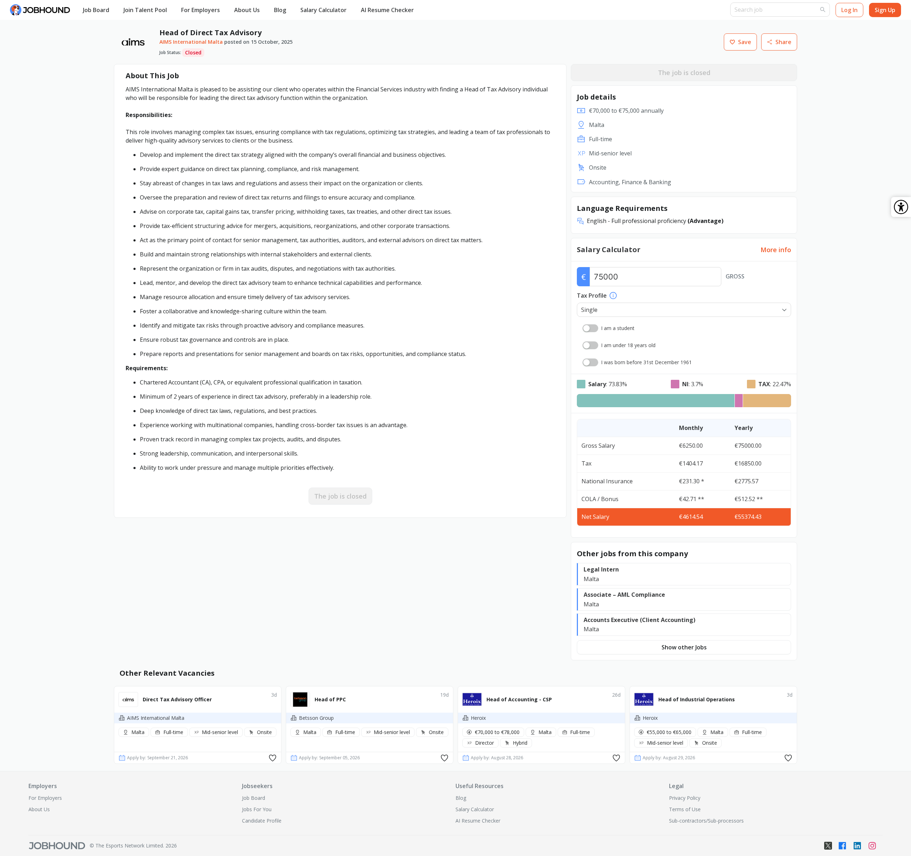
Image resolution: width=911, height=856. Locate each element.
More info (775, 249)
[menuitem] (96, 10)
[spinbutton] (655, 276)
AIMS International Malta (191, 41)
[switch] (590, 328)
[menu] (403, 10)
